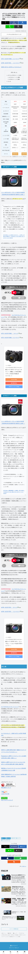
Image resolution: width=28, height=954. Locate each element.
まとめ (9, 81)
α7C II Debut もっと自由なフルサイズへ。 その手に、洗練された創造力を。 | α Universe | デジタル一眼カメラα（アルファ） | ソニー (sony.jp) (14, 236)
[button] (18, 26)
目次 (12, 72)
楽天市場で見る (14, 383)
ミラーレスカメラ (6, 840)
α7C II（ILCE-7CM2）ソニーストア (10, 58)
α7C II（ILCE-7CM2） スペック (9, 333)
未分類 (9, 838)
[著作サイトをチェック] (7, 858)
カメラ (4, 838)
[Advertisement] (14, 821)
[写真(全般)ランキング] (8, 784)
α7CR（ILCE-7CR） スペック (9, 607)
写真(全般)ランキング (6, 787)
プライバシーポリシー (14, 947)
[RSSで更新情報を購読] (14, 861)
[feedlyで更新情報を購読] (20, 858)
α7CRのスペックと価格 (14, 79)
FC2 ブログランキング (7, 800)
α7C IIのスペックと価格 (14, 77)
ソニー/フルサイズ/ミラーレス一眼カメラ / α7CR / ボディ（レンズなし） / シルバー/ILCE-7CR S (13, 641)
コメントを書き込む (14, 928)
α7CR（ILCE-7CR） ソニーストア (10, 63)
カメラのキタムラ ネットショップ (10, 706)
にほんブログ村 (5, 793)
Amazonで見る (14, 379)
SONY (14, 838)
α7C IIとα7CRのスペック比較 (14, 75)
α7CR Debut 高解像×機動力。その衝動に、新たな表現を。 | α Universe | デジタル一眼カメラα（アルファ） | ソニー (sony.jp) (14, 492)
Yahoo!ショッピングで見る (14, 386)
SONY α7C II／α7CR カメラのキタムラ (11, 67)
